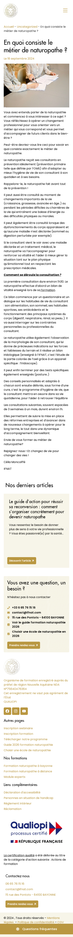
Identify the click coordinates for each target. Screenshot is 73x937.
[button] (65, 10)
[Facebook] (7, 711)
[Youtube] (24, 711)
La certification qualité (19, 855)
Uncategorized (27, 27)
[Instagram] (15, 711)
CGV (60, 922)
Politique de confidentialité (36, 922)
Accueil (9, 27)
